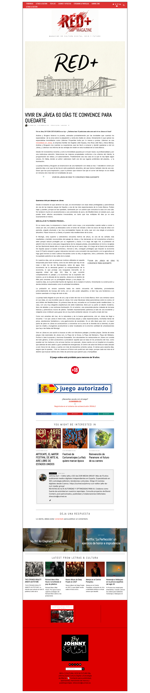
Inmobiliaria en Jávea (44, 143)
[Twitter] (113, 4)
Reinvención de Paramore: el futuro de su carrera (99, 457)
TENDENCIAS (29, 3)
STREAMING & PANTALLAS (81, 3)
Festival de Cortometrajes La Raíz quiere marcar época (74, 457)
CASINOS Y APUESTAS (64, 3)
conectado (59, 519)
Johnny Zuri (33, 125)
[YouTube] (117, 6)
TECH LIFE (53, 3)
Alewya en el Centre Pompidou (93, 580)
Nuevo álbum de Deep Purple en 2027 (74, 580)
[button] (83, 669)
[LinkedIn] (120, 4)
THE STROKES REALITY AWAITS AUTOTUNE (33, 580)
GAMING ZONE (96, 3)
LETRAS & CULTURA (41, 3)
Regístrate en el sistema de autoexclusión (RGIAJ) (75, 406)
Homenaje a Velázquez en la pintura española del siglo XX (114, 581)
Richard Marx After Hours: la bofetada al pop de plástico (53, 581)
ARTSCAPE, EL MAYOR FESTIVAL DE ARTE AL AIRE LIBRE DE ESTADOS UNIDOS (47, 459)
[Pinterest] (118, 4)
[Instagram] (116, 4)
